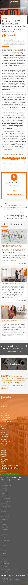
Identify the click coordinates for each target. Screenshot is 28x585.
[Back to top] (25, 582)
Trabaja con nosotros (5, 419)
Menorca (8, 479)
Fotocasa (3, 579)
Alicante (14, 480)
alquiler (4, 376)
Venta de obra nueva (5, 571)
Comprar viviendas (4, 527)
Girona (8, 477)
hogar (18, 382)
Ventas (23, 385)
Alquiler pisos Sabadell (5, 514)
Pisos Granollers (4, 542)
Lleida (20, 477)
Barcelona (3, 477)
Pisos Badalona (3, 535)
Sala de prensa (4, 406)
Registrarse (3, 411)
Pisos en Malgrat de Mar (5, 483)
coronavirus (9, 380)
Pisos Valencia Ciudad (5, 540)
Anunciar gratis (4, 413)
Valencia (2, 480)
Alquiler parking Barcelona (6, 506)
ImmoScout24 (13, 579)
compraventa (10, 378)
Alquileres (11, 376)
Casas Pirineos (3, 487)
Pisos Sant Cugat (4, 561)
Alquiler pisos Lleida (4, 509)
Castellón (8, 480)
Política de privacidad (11, 575)
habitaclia (11, 35)
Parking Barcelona (4, 493)
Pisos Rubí (3, 558)
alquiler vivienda (19, 376)
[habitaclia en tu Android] (15, 469)
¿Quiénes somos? (4, 401)
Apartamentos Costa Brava (6, 485)
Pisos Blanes (3, 537)
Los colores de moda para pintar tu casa (12, 283)
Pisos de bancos (4, 436)
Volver (5, 18)
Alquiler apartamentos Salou (6, 496)
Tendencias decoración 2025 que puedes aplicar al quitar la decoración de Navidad (12, 246)
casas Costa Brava (4, 517)
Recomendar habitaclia (6, 421)
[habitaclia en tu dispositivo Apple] (6, 469)
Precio (18, 385)
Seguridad (3, 576)
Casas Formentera (4, 519)
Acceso (2, 456)
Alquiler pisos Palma (4, 511)
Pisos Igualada (3, 545)
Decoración (14, 380)
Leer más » (13, 260)
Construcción (3, 380)
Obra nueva (3, 428)
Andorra (18, 479)
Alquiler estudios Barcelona (6, 501)
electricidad (19, 380)
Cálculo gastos (4, 443)
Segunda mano (4, 430)
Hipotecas (12, 382)
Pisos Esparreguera (4, 529)
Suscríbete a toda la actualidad (14, 351)
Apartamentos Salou (4, 488)
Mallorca (2, 479)
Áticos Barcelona (4, 490)
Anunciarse (3, 452)
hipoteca (4, 382)
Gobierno (24, 380)
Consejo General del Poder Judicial (11, 157)
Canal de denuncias (10, 576)
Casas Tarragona (4, 524)
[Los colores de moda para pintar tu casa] (14, 275)
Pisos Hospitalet (4, 543)
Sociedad (5, 154)
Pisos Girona (3, 530)
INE (5, 385)
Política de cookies (20, 575)
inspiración (11, 385)
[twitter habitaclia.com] (2, 461)
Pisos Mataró (3, 555)
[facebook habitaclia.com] (4, 461)
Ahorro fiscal (4, 445)
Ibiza (13, 479)
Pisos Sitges (3, 564)
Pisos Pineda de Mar (4, 550)
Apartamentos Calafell (5, 516)
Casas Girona (3, 521)
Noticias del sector (5, 404)
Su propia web (4, 454)
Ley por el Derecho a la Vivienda (14, 52)
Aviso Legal (3, 575)
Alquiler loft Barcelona (5, 503)
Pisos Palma (3, 548)
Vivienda (5, 388)
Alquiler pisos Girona (4, 508)
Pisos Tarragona (4, 566)
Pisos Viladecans (4, 568)
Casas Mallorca (3, 522)
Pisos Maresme (3, 495)
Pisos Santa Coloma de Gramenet (7, 569)
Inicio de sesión (4, 410)
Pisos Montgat (3, 556)
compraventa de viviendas (20, 378)
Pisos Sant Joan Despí (5, 563)
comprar (3, 378)
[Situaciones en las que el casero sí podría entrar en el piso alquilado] (14, 312)
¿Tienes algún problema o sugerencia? (10, 473)
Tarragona (14, 477)
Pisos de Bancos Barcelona (5, 498)
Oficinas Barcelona (4, 534)
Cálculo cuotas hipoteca (6, 441)
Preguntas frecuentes (5, 402)
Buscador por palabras (6, 434)
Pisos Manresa (3, 553)
